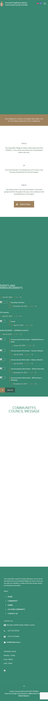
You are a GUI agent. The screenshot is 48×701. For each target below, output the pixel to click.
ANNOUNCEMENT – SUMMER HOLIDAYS (14, 330)
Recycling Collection (17, 302)
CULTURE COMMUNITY (16, 609)
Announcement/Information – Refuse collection (27, 360)
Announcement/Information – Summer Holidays (27, 351)
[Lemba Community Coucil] (14, 3)
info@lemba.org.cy (13, 642)
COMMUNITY (13, 601)
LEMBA (10, 605)
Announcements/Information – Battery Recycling (27, 369)
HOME (10, 597)
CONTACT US (13, 613)
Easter (13, 321)
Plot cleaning (4, 312)
